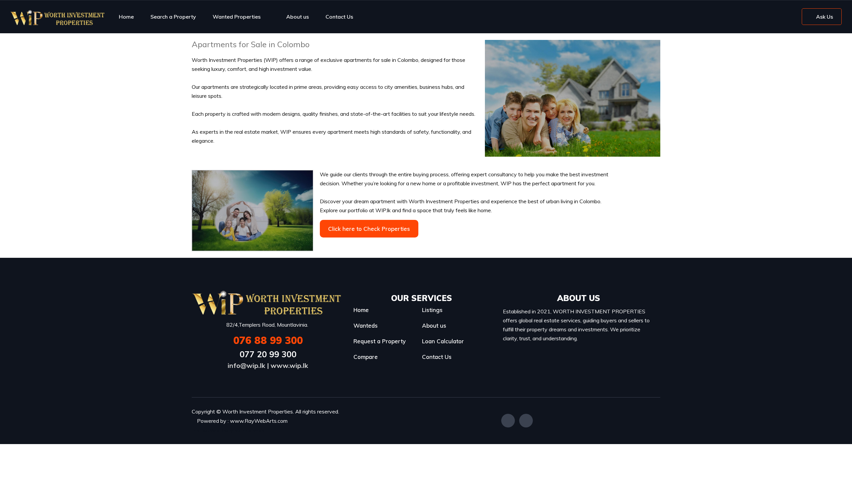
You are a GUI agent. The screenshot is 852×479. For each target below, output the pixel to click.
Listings (432, 309)
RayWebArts (261, 420)
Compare (365, 356)
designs (291, 113)
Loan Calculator (443, 341)
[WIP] (57, 16)
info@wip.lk (246, 365)
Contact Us (339, 16)
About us (297, 16)
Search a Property (173, 16)
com (283, 420)
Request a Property (379, 341)
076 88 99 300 (268, 340)
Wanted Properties (237, 16)
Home (126, 16)
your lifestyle (443, 113)
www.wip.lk (289, 365)
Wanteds (365, 325)
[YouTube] (526, 420)
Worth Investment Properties (227, 60)
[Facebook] (508, 420)
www (237, 420)
